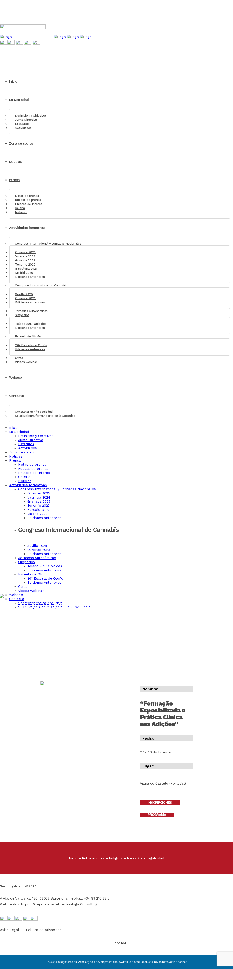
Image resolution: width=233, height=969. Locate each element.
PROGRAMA (157, 815)
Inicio (73, 858)
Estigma (115, 858)
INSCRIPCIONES (160, 802)
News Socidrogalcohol (145, 858)
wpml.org (83, 962)
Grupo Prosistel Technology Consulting (65, 904)
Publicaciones (93, 858)
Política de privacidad (44, 930)
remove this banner (174, 962)
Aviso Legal (9, 930)
